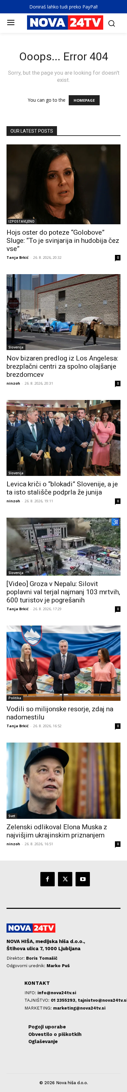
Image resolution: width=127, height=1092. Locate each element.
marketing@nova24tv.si (79, 1008)
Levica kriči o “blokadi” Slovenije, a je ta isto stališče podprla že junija (62, 488)
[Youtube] (83, 879)
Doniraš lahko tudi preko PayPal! (63, 7)
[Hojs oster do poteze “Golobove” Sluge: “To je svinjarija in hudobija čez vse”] (63, 184)
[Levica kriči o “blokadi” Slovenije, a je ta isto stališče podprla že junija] (63, 438)
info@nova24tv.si (56, 992)
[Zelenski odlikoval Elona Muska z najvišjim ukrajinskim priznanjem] (63, 781)
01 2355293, (64, 1000)
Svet (11, 816)
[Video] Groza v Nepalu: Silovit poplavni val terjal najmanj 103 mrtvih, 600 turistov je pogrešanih (63, 592)
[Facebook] (47, 879)
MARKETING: (38, 1008)
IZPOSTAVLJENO (21, 221)
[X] (65, 879)
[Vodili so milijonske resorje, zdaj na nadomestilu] (63, 663)
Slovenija (15, 347)
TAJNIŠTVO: (37, 1000)
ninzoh (13, 383)
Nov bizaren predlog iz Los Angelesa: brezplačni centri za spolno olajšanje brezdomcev (62, 366)
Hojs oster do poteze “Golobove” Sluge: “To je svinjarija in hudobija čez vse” (63, 241)
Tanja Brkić (18, 257)
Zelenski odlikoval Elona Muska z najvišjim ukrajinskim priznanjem (57, 831)
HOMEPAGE (84, 100)
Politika (14, 698)
